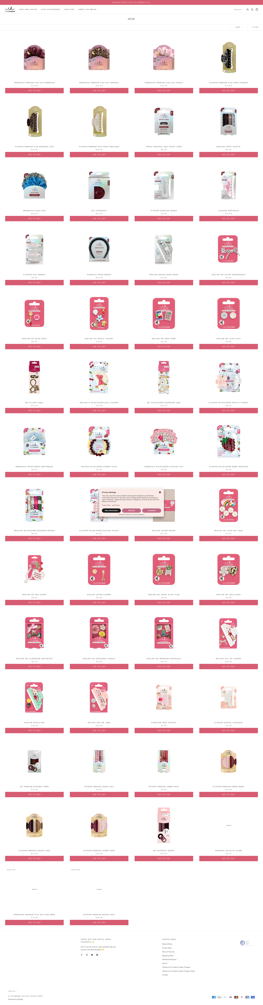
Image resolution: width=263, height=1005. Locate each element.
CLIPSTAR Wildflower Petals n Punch (228, 403)
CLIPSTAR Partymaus (228, 211)
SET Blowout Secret (163, 850)
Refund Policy (167, 944)
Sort (238, 27)
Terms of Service (168, 951)
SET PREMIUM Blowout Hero (34, 786)
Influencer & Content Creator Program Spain (178, 971)
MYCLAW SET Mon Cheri (164, 339)
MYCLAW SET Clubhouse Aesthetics (34, 659)
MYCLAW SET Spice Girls (34, 339)
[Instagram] (87, 954)
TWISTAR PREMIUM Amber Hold (164, 786)
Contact (165, 975)
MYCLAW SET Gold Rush (229, 595)
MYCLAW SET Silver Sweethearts (228, 275)
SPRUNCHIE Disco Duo (34, 211)
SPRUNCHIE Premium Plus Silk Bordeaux (34, 83)
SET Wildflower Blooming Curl (164, 403)
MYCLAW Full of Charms (228, 659)
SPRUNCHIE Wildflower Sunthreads (34, 467)
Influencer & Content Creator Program (176, 967)
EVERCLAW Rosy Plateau (163, 722)
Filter (255, 27)
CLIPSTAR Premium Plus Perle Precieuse (99, 147)
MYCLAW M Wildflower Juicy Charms (99, 403)
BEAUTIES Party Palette (229, 147)
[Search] (252, 9)
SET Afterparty (99, 211)
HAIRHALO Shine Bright (99, 275)
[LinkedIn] (97, 954)
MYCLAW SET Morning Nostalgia (164, 659)
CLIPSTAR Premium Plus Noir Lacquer (228, 83)
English (237, 10)
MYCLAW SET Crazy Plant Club (164, 595)
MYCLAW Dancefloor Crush (163, 275)
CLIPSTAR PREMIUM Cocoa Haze (34, 850)
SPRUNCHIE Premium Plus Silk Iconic (164, 83)
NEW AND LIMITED (28, 9)
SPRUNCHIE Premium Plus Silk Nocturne (34, 914)
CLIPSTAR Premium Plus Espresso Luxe (34, 147)
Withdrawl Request (169, 959)
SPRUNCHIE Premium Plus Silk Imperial (99, 83)
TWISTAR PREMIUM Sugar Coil (99, 786)
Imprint (164, 963)
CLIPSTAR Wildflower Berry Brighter (228, 467)
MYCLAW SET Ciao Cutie (229, 339)
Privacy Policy (167, 948)
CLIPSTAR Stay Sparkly (34, 275)
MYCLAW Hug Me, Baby (99, 722)
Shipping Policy (168, 955)
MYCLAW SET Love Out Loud (228, 531)
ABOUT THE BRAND (87, 9)
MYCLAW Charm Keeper (163, 531)
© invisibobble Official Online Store (25, 996)
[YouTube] (92, 954)
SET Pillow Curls (34, 403)
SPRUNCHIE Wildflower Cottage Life (163, 467)
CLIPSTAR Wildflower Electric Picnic (99, 531)
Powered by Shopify (15, 999)
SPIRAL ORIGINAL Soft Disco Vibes (164, 147)
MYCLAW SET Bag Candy (34, 595)
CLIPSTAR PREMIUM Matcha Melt (99, 914)
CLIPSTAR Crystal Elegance (228, 722)
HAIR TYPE (69, 9)
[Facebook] (82, 954)
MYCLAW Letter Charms (99, 595)
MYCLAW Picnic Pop (34, 722)
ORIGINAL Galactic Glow (228, 850)
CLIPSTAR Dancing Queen (164, 211)
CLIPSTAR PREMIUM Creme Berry (228, 786)
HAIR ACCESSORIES (51, 9)
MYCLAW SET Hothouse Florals (99, 659)
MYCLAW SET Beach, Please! (99, 339)
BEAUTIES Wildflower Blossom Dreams (34, 531)
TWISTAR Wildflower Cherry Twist (99, 467)
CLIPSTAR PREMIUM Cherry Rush (99, 850)
